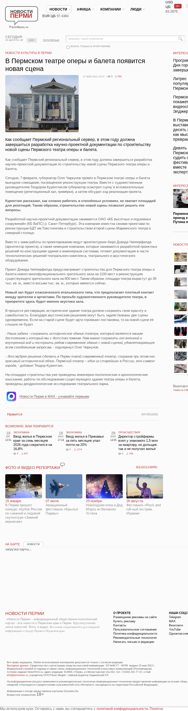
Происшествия (129, 432)
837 (26, 453)
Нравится (14, 414)
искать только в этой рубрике (90, 46)
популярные (51, 40)
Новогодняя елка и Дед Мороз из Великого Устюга (104, 507)
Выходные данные (17, 665)
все (31, 40)
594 (120, 76)
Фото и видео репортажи (32, 468)
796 (131, 453)
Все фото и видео (146, 467)
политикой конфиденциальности (122, 709)
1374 (79, 449)
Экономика (21, 432)
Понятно (156, 709)
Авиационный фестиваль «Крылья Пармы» (62, 507)
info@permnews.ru (17, 675)
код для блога (149, 414)
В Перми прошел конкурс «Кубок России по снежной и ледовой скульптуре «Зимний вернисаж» (23, 511)
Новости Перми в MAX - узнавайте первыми (54, 396)
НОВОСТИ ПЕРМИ (24, 613)
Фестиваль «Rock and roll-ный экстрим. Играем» (143, 507)
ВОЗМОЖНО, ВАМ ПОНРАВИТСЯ (29, 426)
